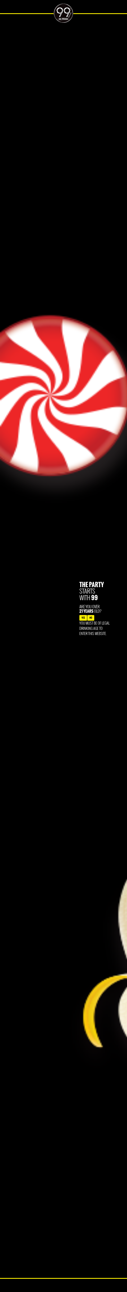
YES (83, 617)
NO (90, 617)
